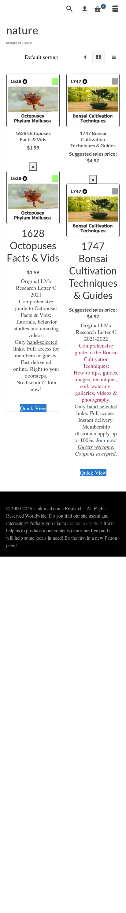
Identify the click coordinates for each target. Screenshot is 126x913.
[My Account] (84, 9)
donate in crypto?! (84, 523)
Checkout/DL (33, 157)
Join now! (107, 440)
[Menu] (115, 9)
